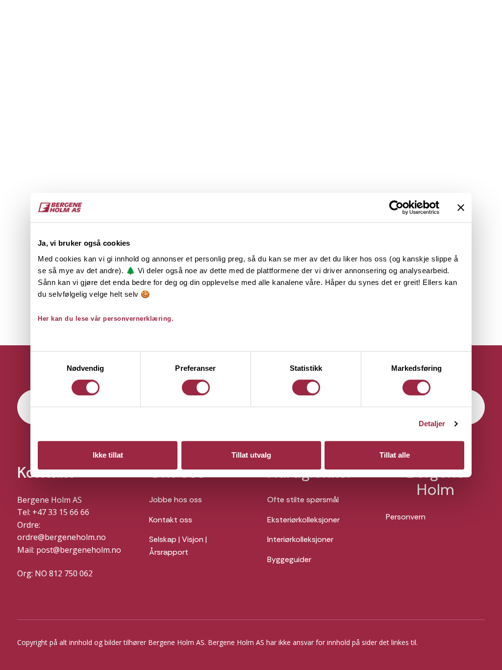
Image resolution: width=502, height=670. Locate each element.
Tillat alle (394, 455)
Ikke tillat (108, 455)
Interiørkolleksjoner (300, 539)
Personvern (406, 517)
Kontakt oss (170, 520)
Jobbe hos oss (175, 499)
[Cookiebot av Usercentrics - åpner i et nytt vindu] (396, 207)
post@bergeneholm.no (78, 549)
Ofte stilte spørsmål (303, 499)
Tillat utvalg (251, 455)
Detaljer (432, 423)
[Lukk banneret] (460, 207)
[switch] (196, 387)
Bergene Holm (435, 481)
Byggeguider (289, 559)
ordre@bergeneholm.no (61, 537)
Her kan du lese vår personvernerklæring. (106, 318)
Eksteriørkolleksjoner (303, 520)
